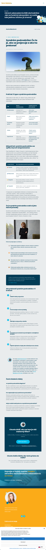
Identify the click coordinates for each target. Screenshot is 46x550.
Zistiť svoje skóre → (23, 441)
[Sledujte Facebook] (24, 516)
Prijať (23, 538)
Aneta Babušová (11, 29)
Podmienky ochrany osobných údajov (29, 548)
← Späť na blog (36, 29)
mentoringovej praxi (21, 358)
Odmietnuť (23, 542)
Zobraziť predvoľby (23, 545)
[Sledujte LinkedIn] (22, 516)
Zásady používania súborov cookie (16, 548)
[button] (44, 528)
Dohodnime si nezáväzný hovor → (29, 445)
